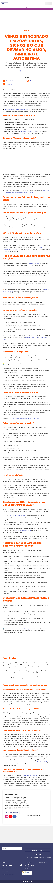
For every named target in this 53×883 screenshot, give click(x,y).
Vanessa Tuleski (30, 72)
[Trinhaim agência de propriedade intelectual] (27, 874)
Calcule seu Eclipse (18, 9)
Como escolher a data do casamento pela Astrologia (23, 419)
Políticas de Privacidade (8, 874)
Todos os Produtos (7, 865)
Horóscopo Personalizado (28, 131)
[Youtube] (32, 865)
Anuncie (4, 868)
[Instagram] (6, 816)
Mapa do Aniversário (44, 9)
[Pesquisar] (20, 848)
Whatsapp (38, 854)
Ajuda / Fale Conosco (38, 850)
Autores (4, 862)
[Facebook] (14, 816)
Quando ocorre (34, 80)
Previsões (27, 30)
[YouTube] (10, 816)
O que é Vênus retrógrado (14, 80)
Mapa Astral (6, 9)
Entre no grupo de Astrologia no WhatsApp (17, 109)
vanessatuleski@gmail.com (37, 815)
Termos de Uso (6, 871)
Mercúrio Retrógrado (31, 337)
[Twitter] (25, 865)
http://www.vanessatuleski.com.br (36, 817)
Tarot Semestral (30, 9)
